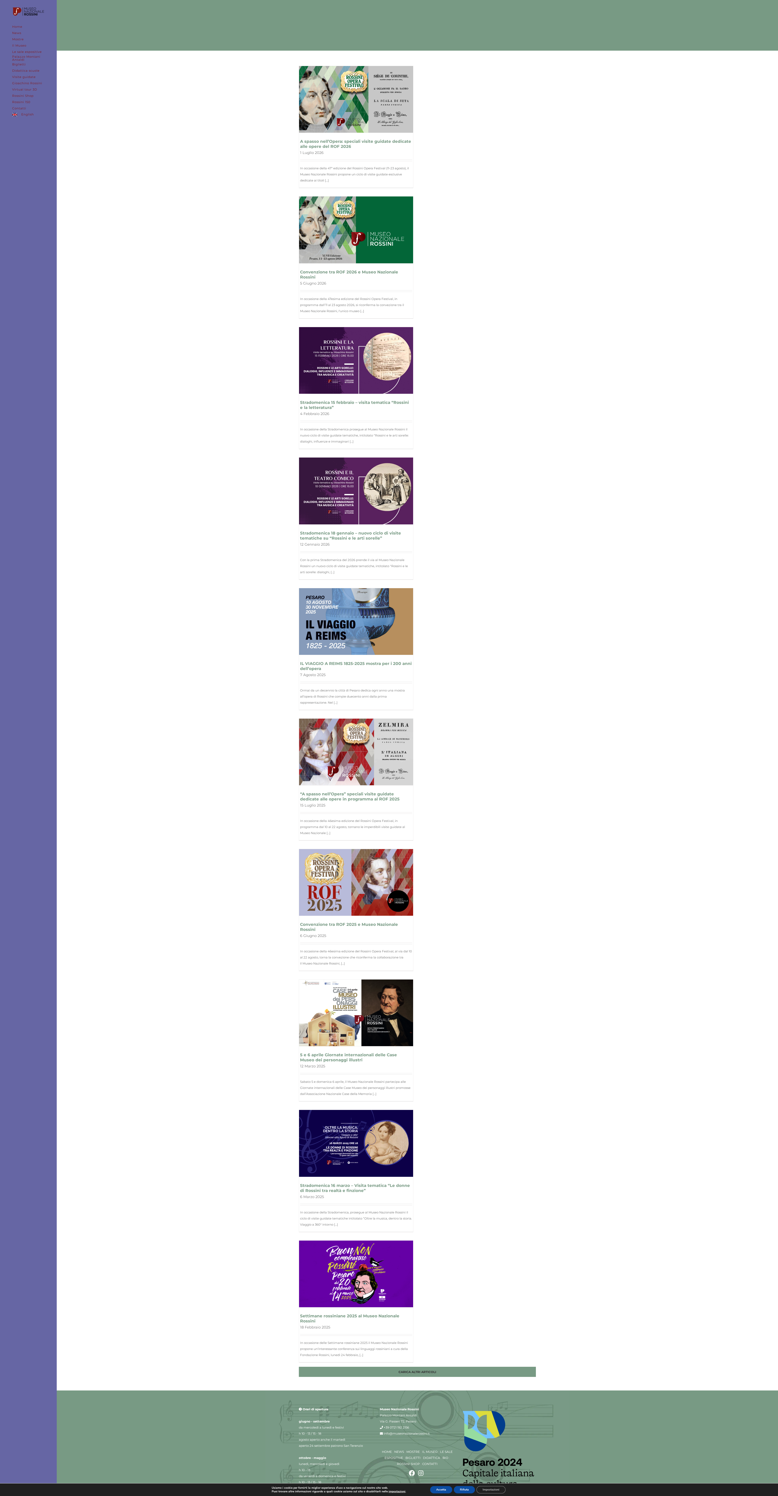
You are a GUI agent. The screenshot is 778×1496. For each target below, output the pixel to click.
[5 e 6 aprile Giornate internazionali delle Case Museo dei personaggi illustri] (356, 1013)
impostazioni (397, 1491)
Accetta (441, 1490)
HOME (387, 1452)
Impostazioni (491, 1490)
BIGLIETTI (413, 1458)
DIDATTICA (431, 1458)
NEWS (399, 1452)
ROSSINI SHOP (408, 1464)
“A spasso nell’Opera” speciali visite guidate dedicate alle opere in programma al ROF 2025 (350, 796)
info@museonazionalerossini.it (406, 1433)
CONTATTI (430, 1464)
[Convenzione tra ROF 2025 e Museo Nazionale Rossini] (356, 882)
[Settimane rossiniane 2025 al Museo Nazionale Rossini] (356, 1274)
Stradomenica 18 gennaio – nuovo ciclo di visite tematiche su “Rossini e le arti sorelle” (350, 536)
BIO (445, 1458)
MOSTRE (413, 1452)
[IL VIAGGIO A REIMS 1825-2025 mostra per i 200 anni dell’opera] (356, 621)
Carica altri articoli (417, 1372)
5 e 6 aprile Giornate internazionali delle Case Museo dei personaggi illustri (348, 1057)
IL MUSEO (430, 1452)
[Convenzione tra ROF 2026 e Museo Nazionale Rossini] (356, 229)
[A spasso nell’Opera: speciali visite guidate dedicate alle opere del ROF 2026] (356, 99)
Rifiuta (464, 1490)
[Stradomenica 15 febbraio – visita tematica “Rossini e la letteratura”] (356, 360)
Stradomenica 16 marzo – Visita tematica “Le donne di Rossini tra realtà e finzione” (355, 1188)
